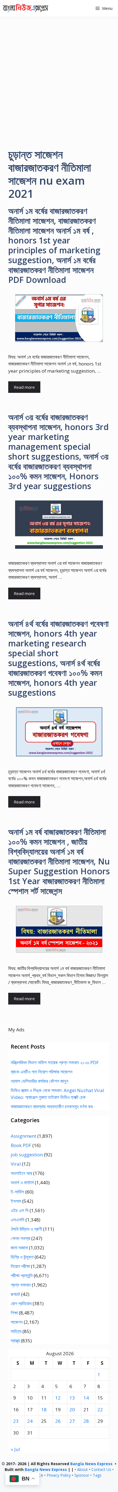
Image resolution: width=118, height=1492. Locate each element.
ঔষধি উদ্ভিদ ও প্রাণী (26, 1229)
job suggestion (27, 1154)
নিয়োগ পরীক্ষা (20, 1266)
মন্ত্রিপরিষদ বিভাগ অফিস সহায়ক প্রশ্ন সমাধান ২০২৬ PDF (55, 1062)
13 (72, 1398)
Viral (16, 1164)
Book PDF (21, 1145)
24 (30, 1421)
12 (58, 1398)
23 (16, 1421)
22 (100, 1409)
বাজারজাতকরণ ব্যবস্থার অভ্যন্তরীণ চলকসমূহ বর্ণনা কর (52, 1106)
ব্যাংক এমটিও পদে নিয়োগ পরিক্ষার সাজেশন (41, 1072)
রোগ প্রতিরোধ (21, 1303)
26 (58, 1421)
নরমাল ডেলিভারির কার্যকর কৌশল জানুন (39, 1081)
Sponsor (81, 1475)
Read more (24, 387)
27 (72, 1421)
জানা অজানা (19, 1247)
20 (72, 1409)
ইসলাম (16, 1201)
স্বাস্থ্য (15, 1340)
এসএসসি (17, 1220)
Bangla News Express (91, 1463)
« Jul (15, 1449)
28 (86, 1421)
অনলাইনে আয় (21, 1173)
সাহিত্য (16, 1331)
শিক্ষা (14, 1313)
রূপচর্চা (15, 1294)
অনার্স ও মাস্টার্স (22, 1182)
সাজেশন (17, 1322)
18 (44, 1409)
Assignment (23, 1136)
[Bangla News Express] (25, 8)
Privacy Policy (59, 1475)
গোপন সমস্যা (20, 1238)
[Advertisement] (59, 78)
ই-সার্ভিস (17, 1192)
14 (86, 1398)
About (82, 1469)
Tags (97, 1475)
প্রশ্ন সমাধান (21, 1285)
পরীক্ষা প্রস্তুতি (22, 1275)
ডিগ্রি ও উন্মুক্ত (22, 1257)
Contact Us (101, 1469)
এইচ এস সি (20, 1210)
